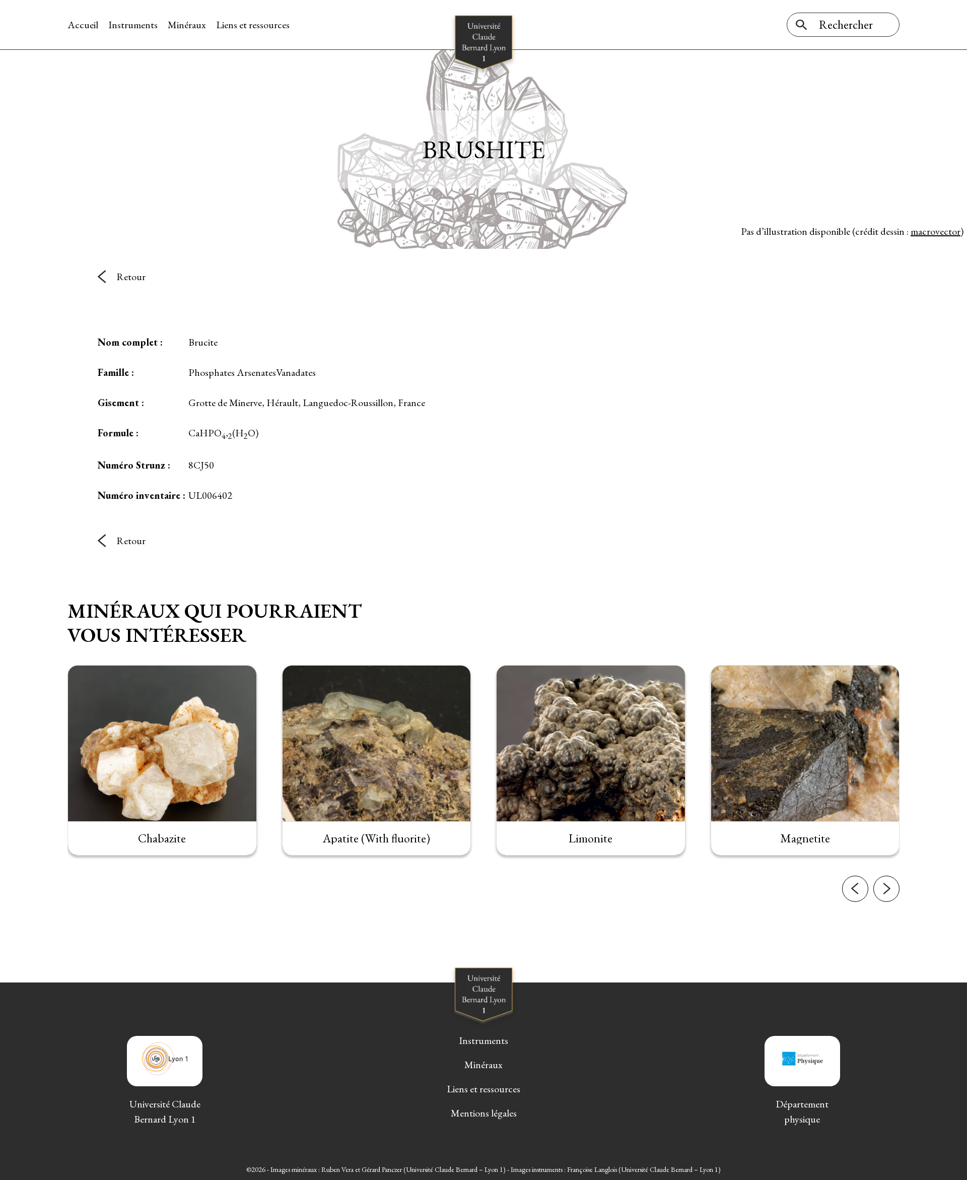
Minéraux (187, 24)
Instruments (133, 24)
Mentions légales (484, 1113)
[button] (855, 889)
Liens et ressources (253, 24)
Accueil (82, 24)
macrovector (935, 231)
